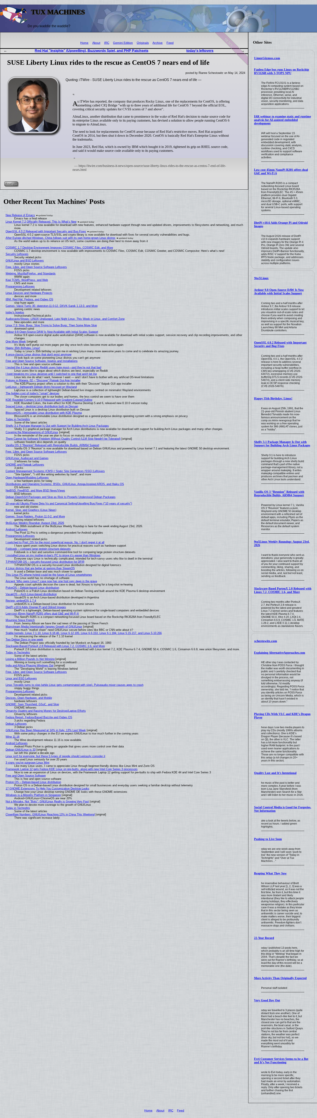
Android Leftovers (17, 529)
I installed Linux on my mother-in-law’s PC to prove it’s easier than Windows (53, 555)
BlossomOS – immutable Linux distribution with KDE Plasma (44, 412)
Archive (157, 42)
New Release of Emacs (20, 215)
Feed (170, 42)
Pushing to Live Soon (268, 839)
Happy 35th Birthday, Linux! (273, 398)
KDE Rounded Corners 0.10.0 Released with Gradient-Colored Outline (49, 399)
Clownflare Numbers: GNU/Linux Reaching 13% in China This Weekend (50, 814)
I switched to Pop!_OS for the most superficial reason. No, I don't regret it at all (55, 542)
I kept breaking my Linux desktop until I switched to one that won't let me (51, 374)
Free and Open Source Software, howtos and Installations (42, 361)
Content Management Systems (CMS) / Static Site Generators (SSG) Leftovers (55, 471)
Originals (143, 42)
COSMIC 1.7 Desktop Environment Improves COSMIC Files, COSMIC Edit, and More (59, 247)
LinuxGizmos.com (267, 58)
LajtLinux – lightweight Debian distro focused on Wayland (41, 387)
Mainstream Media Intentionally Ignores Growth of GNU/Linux (44, 626)
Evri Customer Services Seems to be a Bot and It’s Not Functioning (281, 1060)
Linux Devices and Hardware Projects (29, 293)
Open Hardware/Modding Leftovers (27, 477)
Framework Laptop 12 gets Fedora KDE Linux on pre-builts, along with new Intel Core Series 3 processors (72, 769)
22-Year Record (264, 938)
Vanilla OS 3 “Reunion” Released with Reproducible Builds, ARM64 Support (279, 493)
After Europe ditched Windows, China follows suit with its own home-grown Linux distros (60, 237)
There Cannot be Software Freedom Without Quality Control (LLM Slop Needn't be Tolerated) (63, 438)
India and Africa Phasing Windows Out (29, 665)
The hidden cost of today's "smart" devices (32, 393)
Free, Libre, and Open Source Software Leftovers (36, 267)
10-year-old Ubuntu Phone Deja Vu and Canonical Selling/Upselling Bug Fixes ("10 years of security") (69, 503)
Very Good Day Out (267, 1000)
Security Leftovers (17, 254)
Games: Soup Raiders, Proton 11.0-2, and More (35, 516)
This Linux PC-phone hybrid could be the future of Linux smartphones (49, 574)
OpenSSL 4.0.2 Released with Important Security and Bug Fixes (280, 344)
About (96, 42)
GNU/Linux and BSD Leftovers (25, 260)
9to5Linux (261, 278)
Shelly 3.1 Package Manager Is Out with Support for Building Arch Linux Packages (282, 443)
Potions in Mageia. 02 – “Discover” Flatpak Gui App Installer (43, 380)
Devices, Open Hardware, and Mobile (29, 697)
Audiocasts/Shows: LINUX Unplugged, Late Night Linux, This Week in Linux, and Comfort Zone (65, 318)
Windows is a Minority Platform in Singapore (33, 795)
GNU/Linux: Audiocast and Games (27, 458)
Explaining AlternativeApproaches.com (279, 652)
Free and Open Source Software (26, 775)
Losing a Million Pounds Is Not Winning (30, 659)
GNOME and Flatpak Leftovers (25, 464)
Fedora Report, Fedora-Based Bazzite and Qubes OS (39, 717)
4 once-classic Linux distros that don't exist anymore (38, 354)
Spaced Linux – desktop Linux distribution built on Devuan (42, 406)
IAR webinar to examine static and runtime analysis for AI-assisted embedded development (282, 120)
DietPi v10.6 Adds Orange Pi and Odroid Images (36, 607)
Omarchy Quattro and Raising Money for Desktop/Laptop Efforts (46, 710)
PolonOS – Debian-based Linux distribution (32, 587)
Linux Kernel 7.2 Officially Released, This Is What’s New (41, 221)
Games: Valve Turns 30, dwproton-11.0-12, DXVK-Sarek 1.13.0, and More (52, 306)
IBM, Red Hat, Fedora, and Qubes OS (29, 299)
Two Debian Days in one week (24, 639)
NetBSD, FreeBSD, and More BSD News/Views (35, 490)
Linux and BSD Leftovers (21, 678)
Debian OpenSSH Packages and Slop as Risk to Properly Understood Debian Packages (61, 497)
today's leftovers (199, 50)
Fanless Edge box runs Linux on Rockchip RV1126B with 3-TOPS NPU (281, 71)
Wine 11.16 (12, 736)
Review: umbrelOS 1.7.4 (21, 600)
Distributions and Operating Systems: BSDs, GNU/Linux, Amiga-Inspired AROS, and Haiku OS (65, 484)
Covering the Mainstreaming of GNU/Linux (32, 432)
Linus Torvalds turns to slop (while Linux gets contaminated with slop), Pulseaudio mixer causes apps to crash (74, 685)
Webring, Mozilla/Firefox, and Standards (31, 273)
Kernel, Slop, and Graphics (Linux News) (31, 510)
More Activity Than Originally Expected (280, 978)
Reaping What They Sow (270, 873)
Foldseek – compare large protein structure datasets (38, 548)
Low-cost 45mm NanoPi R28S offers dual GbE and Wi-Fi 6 (42, 613)
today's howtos (15, 312)
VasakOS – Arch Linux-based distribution (31, 594)
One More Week (16, 341)
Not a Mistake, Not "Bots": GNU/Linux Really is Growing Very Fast (47, 801)
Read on (11, 184)
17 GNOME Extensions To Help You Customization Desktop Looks (47, 788)
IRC (106, 42)
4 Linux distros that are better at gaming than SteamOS (40, 568)
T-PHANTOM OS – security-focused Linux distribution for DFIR (45, 561)
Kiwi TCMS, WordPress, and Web (27, 280)
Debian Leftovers (16, 723)
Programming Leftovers (20, 286)
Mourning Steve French (20, 620)
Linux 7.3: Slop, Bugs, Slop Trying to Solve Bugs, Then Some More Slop (51, 325)
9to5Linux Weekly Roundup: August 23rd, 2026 (35, 523)
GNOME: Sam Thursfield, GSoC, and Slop (32, 704)
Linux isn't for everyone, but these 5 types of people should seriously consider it (55, 756)
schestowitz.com (265, 641)
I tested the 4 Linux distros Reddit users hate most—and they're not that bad (53, 367)
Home (84, 42)
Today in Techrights (18, 419)
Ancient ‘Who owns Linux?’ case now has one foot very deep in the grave (51, 581)
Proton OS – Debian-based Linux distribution (33, 782)
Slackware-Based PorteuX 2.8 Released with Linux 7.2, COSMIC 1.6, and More (282, 590)
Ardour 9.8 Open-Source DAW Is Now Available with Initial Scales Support (279, 291)
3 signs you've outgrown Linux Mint (27, 762)
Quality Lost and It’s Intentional (275, 773)
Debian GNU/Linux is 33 (21, 749)
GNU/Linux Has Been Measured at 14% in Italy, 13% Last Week (46, 730)
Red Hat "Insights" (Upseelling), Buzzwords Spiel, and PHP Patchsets (91, 50)
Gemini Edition (123, 42)
